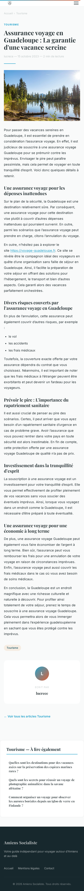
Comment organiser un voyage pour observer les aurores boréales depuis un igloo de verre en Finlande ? (42, 801)
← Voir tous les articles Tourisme (27, 716)
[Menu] (76, 3)
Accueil (8, 13)
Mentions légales (28, 868)
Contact (49, 868)
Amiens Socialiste (20, 842)
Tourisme (21, 13)
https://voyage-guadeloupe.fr (32, 250)
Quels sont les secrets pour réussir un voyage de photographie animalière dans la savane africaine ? (42, 784)
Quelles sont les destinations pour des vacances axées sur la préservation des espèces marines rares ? (41, 767)
